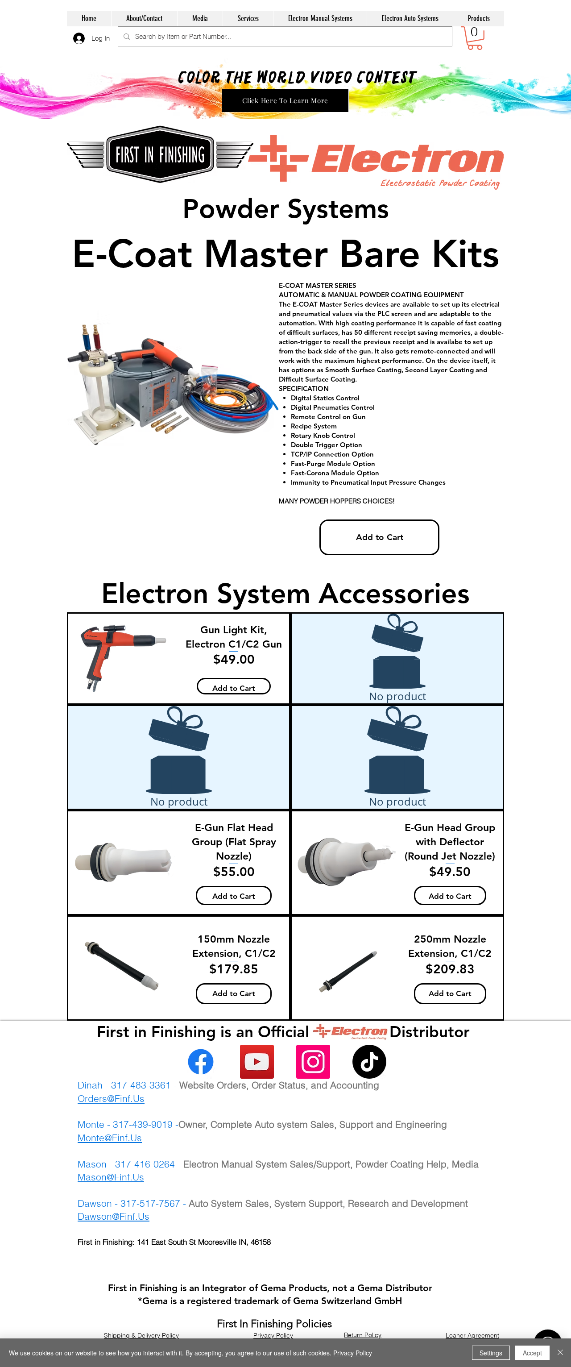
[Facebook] (201, 1062)
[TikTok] (369, 1062)
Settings (491, 1352)
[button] (475, 38)
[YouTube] (257, 1062)
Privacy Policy (352, 1352)
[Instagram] (313, 1062)
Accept (532, 1352)
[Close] (560, 1353)
